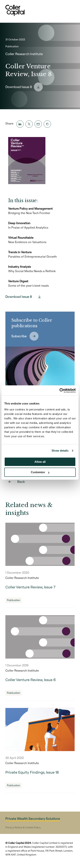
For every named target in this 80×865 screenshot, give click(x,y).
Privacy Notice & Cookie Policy (23, 827)
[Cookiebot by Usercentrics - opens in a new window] (59, 390)
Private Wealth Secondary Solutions (32, 818)
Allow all (40, 461)
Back (21, 482)
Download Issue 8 (18, 87)
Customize (38, 472)
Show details (60, 450)
